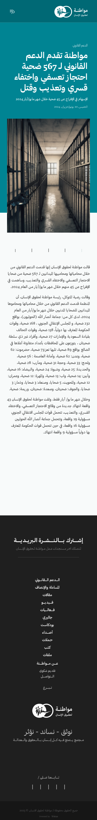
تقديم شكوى (47, 671)
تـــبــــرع (47, 688)
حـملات (47, 640)
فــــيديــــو (47, 603)
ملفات (47, 655)
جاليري (47, 618)
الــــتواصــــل (47, 676)
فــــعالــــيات (47, 610)
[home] (71, 12)
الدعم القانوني (80, 45)
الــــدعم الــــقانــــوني (47, 580)
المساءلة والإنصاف (47, 587)
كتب (47, 648)
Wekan (54, 817)
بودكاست (47, 625)
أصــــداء (47, 633)
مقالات (47, 595)
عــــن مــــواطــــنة (47, 663)
